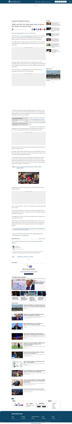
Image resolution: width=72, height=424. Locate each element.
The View (28, 256)
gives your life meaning (18, 33)
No (16, 120)
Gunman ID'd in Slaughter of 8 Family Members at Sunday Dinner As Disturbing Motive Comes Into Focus (34, 334)
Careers (53, 405)
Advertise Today (26, 235)
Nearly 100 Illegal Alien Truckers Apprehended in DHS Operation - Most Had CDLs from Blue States (55, 40)
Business (33, 418)
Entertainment (20, 256)
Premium (36, 1)
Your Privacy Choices (37, 423)
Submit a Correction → (42, 238)
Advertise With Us (54, 408)
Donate (47, 1)
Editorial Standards (54, 403)
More (17, 249)
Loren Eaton (17, 246)
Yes (14, 120)
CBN (43, 160)
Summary (14, 249)
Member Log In (63, 1)
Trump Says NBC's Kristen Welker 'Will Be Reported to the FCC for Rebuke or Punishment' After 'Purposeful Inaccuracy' (55, 45)
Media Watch (44, 418)
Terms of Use (16, 124)
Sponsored (53, 418)
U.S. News (13, 418)
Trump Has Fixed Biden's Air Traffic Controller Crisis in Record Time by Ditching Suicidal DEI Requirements (53, 80)
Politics (13, 416)
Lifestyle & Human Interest (20, 21)
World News (23, 416)
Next (12, 398)
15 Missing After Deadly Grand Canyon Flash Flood (34, 389)
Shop (49, 1)
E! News (18, 62)
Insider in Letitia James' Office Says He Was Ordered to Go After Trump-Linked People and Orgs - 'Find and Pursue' (55, 29)
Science (43, 416)
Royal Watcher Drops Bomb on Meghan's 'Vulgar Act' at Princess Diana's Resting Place (55, 35)
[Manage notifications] (1, 422)
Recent (20, 249)
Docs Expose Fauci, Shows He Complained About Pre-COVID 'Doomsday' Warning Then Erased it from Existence (55, 24)
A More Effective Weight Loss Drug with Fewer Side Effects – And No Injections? (34, 362)
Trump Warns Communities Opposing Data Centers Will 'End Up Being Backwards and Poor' (34, 315)
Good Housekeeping (36, 119)
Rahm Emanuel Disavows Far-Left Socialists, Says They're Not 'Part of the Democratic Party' (33, 324)
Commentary (43, 1)
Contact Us (53, 404)
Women (31, 256)
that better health (28, 35)
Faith (24, 256)
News (39, 1)
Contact (23, 249)
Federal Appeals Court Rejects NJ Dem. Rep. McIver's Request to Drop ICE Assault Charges (55, 51)
